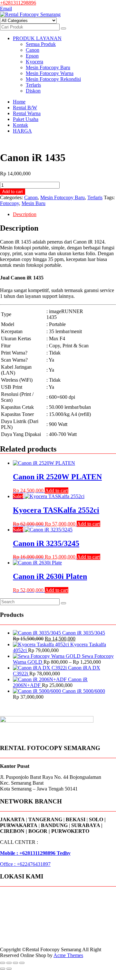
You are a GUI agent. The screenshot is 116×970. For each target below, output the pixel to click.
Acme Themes (68, 955)
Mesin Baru (33, 203)
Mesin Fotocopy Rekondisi (53, 79)
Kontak (20, 125)
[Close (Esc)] (21, 963)
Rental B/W (25, 107)
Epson (32, 56)
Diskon (33, 90)
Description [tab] (24, 214)
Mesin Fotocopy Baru (48, 67)
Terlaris (33, 85)
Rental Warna (27, 113)
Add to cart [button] (56, 490)
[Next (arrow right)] (9, 969)
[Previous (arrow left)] (2, 969)
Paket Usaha (25, 119)
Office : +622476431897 (25, 864)
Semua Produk (41, 44)
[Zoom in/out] (2, 963)
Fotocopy (9, 203)
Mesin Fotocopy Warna (49, 73)
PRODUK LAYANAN (37, 38)
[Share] (15, 963)
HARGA (22, 131)
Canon (32, 50)
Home (19, 101)
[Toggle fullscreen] (9, 963)
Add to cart (12, 191)
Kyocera (34, 61)
